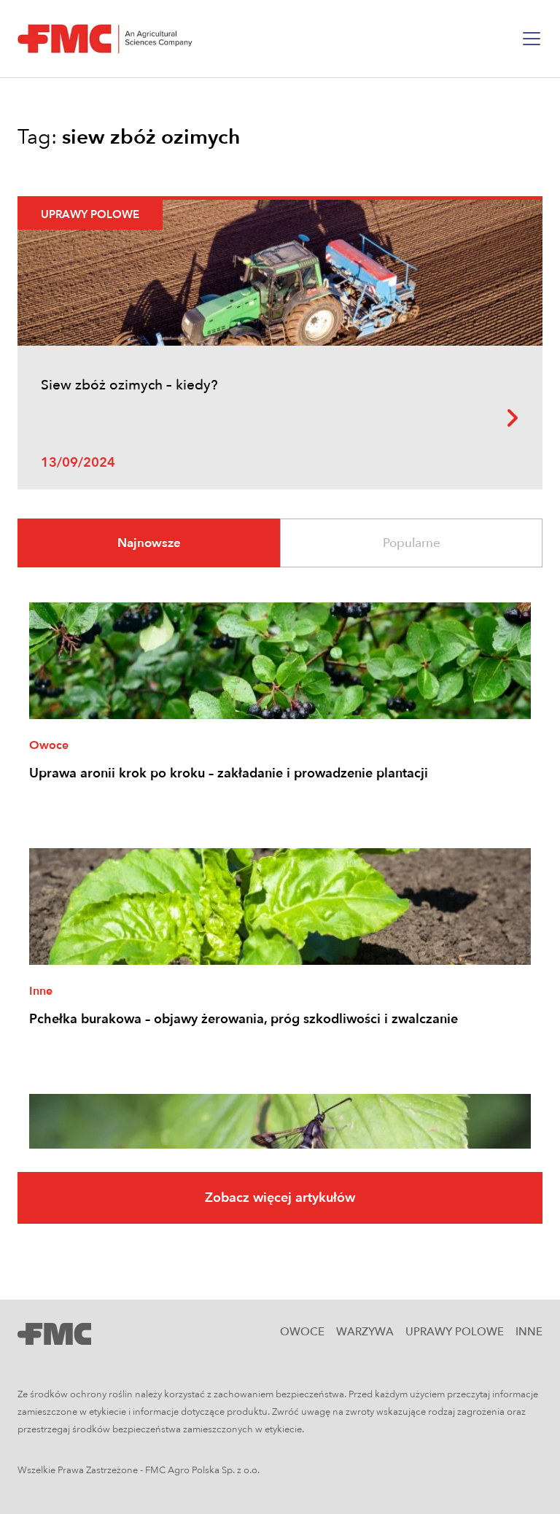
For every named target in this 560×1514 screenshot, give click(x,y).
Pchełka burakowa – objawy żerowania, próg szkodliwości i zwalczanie (243, 1019)
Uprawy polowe (90, 214)
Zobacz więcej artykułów (280, 1198)
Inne (40, 991)
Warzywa (365, 1331)
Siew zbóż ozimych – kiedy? (129, 385)
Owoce (49, 745)
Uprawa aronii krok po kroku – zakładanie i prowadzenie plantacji (228, 773)
